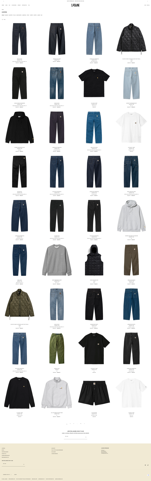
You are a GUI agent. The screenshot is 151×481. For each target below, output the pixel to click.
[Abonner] (85, 437)
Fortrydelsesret (5, 451)
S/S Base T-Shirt (131, 412)
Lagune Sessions (54, 453)
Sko (41, 15)
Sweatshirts (19, 15)
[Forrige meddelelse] (3, 1)
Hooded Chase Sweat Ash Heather (131, 235)
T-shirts (31, 15)
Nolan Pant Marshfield (56, 191)
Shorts (35, 15)
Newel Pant (19, 280)
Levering (3, 448)
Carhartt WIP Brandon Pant (131, 103)
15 (80, 423)
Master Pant (19, 191)
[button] (3, 5)
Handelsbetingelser (5, 455)
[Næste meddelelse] (147, 1)
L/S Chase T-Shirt (19, 412)
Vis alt (3, 15)
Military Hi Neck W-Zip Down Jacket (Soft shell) (19, 324)
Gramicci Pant (57, 368)
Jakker (38, 15)
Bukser (6, 15)
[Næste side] (84, 423)
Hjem (3, 9)
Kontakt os (4, 453)
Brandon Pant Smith (94, 324)
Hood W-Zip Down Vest (94, 280)
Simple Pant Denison (131, 280)
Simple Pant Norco (94, 147)
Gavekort (53, 448)
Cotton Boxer (94, 412)
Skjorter (10, 15)
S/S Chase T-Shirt (94, 103)
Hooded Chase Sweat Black (19, 147)
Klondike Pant (57, 235)
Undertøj (24, 15)
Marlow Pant (56, 103)
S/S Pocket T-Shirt (131, 147)
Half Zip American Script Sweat (57, 412)
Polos (14, 15)
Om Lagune (53, 451)
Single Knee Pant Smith (131, 191)
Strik (28, 15)
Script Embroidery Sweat (57, 280)
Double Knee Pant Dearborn (19, 103)
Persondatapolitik (5, 457)
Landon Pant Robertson (56, 147)
